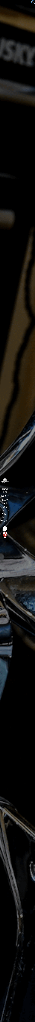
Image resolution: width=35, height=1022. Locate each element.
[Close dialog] (33, 2)
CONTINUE (5, 534)
